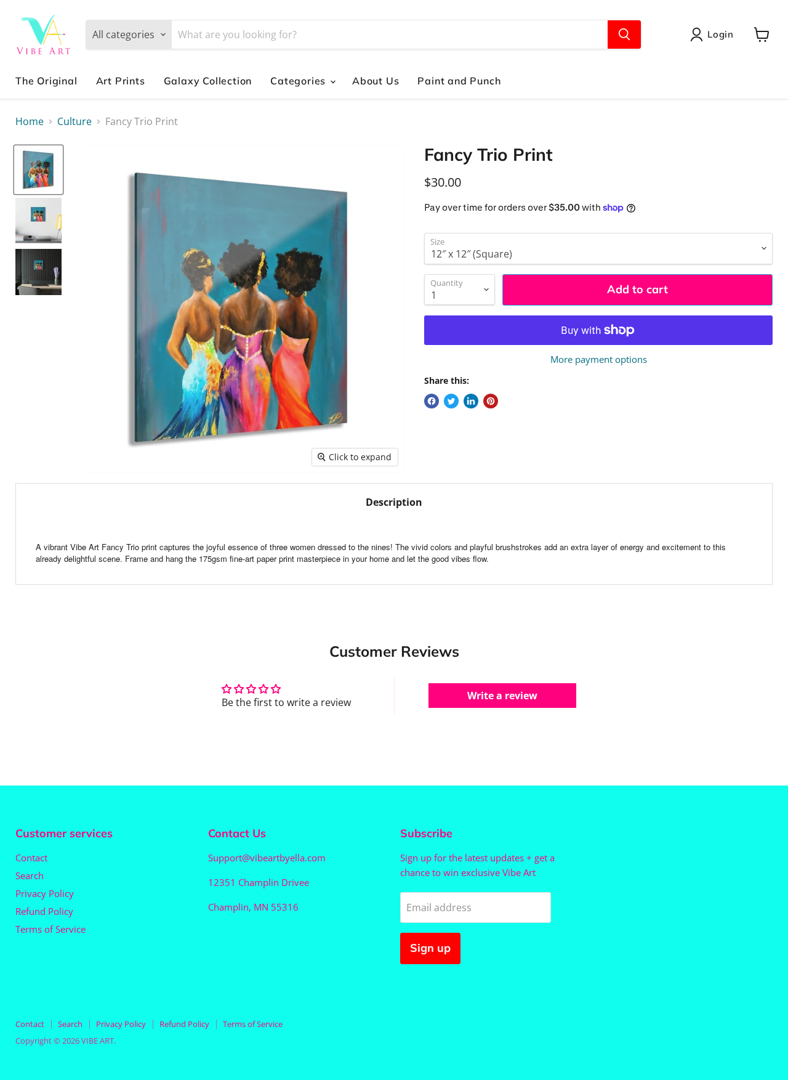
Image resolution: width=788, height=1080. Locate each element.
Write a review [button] (502, 695)
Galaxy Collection (208, 81)
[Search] (624, 34)
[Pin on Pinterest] (490, 401)
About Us (375, 81)
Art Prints (120, 81)
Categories (299, 81)
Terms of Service (50, 929)
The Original (46, 81)
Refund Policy (44, 911)
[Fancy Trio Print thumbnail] (38, 169)
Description (394, 502)
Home (29, 121)
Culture (74, 121)
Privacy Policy (44, 893)
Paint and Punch (459, 81)
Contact (31, 857)
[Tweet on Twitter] (451, 401)
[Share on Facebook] (431, 401)
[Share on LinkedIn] (471, 401)
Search (29, 875)
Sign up (430, 948)
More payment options (598, 359)
